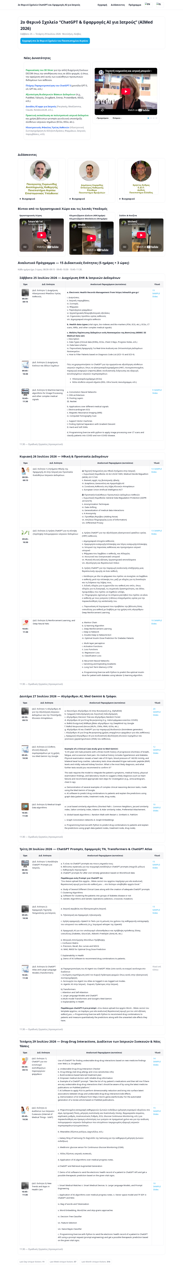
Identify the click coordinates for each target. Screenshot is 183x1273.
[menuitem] (148, 4)
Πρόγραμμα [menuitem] (135, 4)
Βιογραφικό (28, 198)
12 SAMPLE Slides (157, 749)
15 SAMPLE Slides (156, 293)
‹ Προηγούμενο (102, 118)
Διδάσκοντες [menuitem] (118, 4)
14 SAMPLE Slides (157, 1061)
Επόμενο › (117, 118)
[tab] (148, 118)
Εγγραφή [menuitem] (102, 4)
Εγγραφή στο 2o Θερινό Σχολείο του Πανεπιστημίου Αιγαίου (55, 40)
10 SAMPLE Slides (157, 807)
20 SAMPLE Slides (157, 711)
